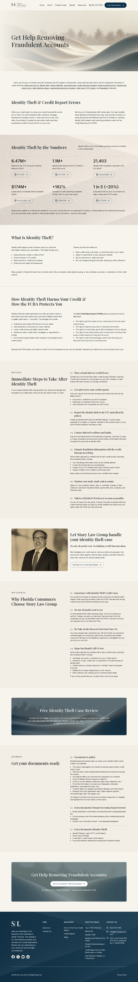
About (49, 5)
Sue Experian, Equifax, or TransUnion (95, 957)
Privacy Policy (122, 975)
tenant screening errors (107, 85)
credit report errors (31, 85)
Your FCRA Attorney (93, 928)
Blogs (66, 937)
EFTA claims (90, 88)
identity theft (44, 85)
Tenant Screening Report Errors (95, 945)
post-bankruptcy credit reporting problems (80, 85)
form (46, 718)
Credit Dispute (69, 934)
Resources (82, 5)
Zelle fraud (81, 88)
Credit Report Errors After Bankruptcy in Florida (95, 951)
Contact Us (47, 931)
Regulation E (104, 88)
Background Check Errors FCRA (95, 939)
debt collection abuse (41, 88)
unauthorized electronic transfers (63, 88)
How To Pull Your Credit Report (73, 929)
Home (42, 5)
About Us (46, 928)
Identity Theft (90, 935)
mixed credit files (56, 85)
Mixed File (89, 931)
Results (72, 5)
